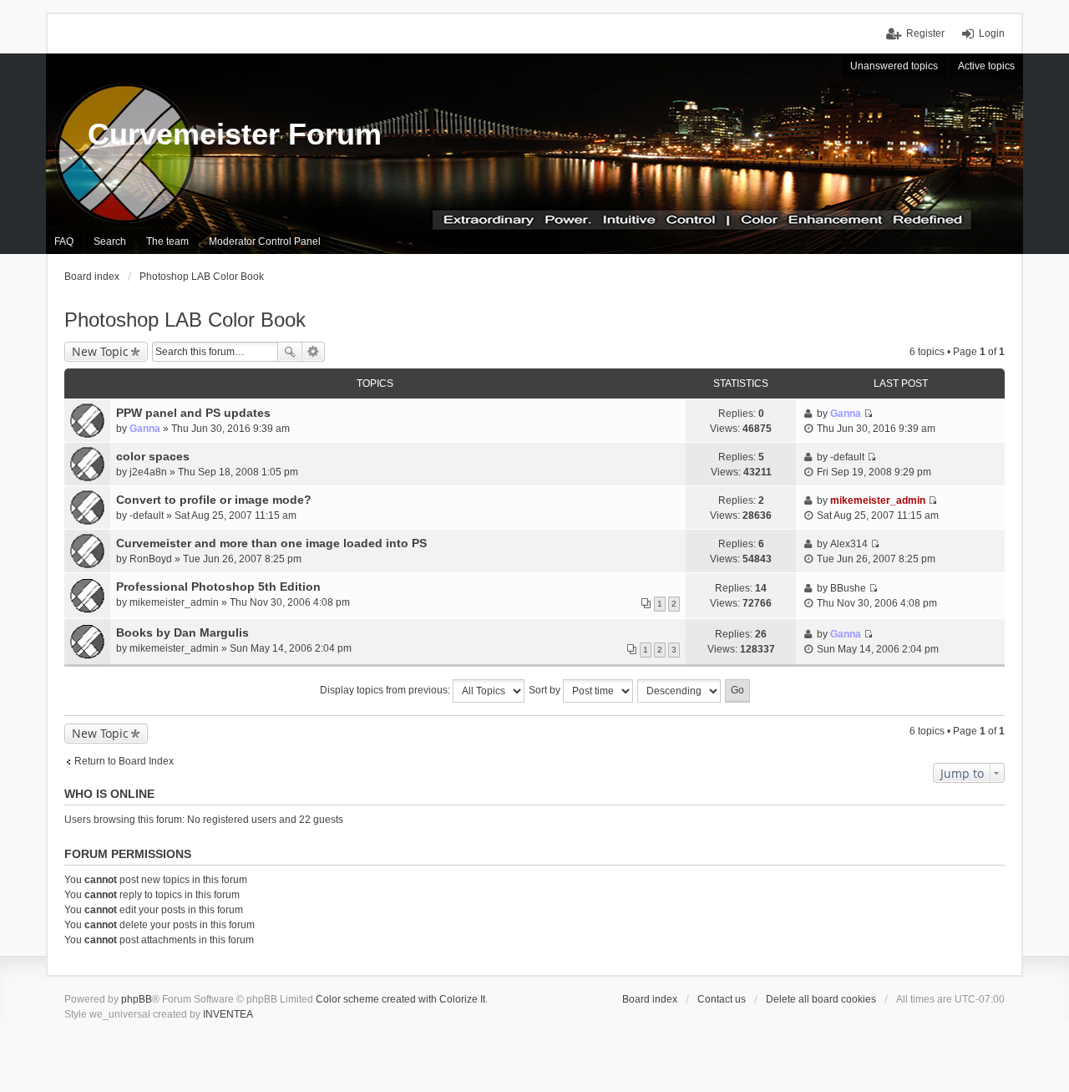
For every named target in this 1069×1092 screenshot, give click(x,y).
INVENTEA (228, 1014)
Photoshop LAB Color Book (185, 319)
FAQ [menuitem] (63, 241)
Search (289, 352)
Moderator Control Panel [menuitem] (265, 241)
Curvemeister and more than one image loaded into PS (271, 543)
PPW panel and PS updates (193, 412)
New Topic (100, 351)
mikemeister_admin (877, 500)
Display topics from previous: (386, 690)
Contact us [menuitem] (721, 999)
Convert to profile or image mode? (214, 499)
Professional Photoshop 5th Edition (218, 586)
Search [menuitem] (110, 241)
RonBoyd (150, 559)
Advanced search (313, 352)
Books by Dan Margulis (182, 632)
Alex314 (849, 544)
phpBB (136, 999)
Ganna (144, 428)
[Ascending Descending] (679, 691)
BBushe (848, 588)
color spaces (153, 456)
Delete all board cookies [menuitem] (821, 999)
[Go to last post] (868, 413)
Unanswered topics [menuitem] (894, 66)
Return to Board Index (124, 761)
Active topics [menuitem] (986, 66)
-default (847, 457)
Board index (649, 999)
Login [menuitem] (992, 33)
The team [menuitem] (167, 241)
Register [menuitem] (925, 33)
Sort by (546, 690)
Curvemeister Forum (235, 134)
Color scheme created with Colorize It (400, 999)
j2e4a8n (148, 472)
